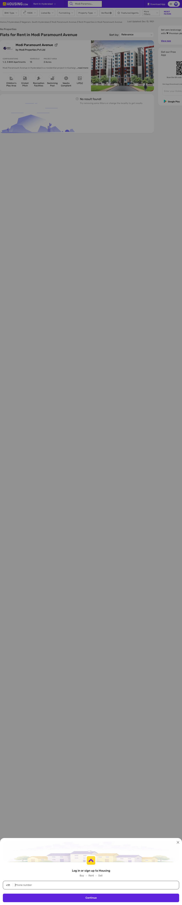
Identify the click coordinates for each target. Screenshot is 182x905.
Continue (91, 897)
